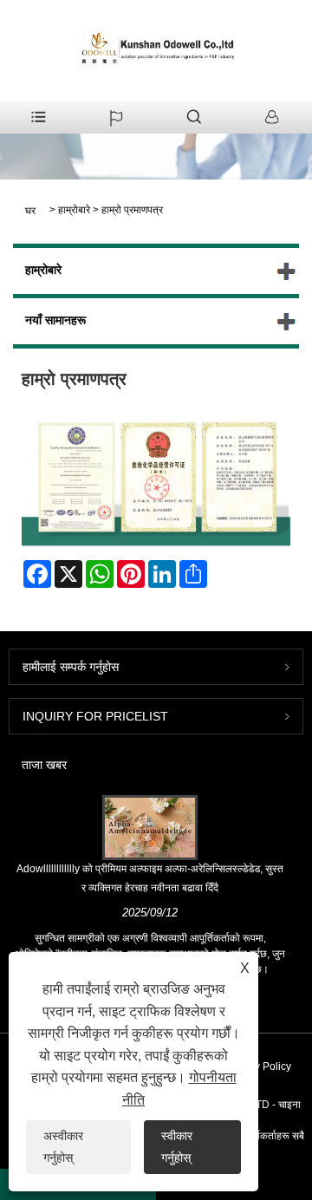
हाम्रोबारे (74, 210)
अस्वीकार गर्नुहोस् (63, 1146)
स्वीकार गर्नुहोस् (176, 1146)
